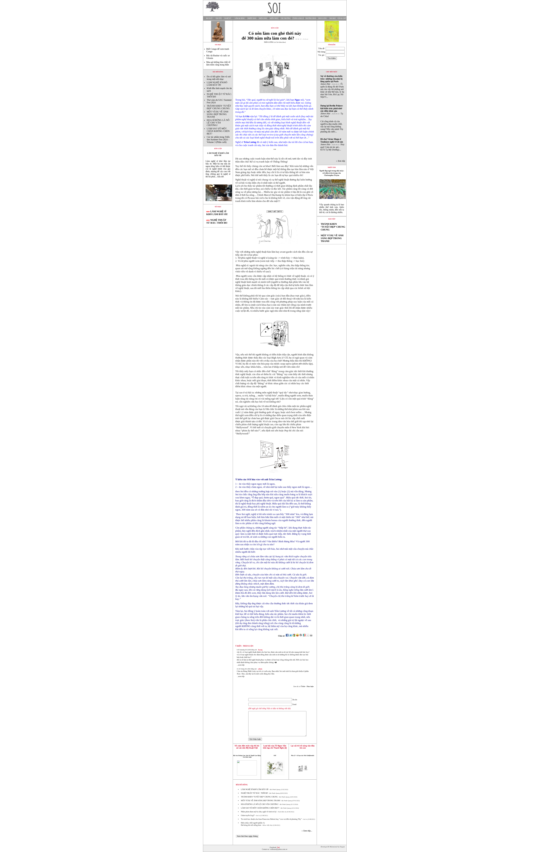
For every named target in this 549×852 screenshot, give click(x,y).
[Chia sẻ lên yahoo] (297, 636)
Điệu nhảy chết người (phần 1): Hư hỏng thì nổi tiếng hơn (253, 824)
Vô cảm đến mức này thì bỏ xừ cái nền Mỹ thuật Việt (247, 747)
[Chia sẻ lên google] (294, 636)
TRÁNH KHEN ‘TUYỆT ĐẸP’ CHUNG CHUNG (219, 107)
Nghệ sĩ (227, 18)
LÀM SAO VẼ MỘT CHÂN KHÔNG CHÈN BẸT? (218, 131)
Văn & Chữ (341, 18)
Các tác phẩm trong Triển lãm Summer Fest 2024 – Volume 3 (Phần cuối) (218, 139)
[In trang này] (312, 636)
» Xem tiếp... (307, 831)
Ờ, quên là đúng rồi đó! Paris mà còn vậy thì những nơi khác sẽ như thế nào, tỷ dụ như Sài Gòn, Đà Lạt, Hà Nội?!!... (332, 86)
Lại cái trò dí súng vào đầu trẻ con (303, 747)
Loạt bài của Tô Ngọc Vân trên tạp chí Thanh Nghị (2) (275, 747)
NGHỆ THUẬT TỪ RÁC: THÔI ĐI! (216, 221)
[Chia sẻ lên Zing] (304, 636)
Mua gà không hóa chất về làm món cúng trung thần (218, 63)
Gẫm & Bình (239, 18)
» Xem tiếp (341, 161)
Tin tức (218, 18)
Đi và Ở (209, 18)
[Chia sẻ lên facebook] (287, 636)
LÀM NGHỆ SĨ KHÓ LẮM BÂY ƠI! (217, 83)
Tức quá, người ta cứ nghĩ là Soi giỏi (265, 99)
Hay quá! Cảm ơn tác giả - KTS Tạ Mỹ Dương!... (332, 144)
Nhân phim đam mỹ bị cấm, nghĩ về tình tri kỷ (259, 812)
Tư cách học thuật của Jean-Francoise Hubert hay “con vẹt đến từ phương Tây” (271, 819)
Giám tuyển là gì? (248, 815)
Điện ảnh (263, 18)
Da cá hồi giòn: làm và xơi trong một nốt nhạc (219, 77)
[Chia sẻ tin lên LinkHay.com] (300, 636)
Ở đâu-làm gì (298, 18)
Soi (278, 847)
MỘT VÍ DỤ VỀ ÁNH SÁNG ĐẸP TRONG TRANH (217, 114)
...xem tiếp (240, 665)
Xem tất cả (303, 686)
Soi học (333, 18)
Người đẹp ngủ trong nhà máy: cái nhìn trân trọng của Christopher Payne (331, 173)
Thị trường (286, 18)
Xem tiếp (331, 219)
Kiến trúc (274, 18)
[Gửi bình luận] (307, 636)
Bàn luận (322, 18)
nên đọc (218, 206)
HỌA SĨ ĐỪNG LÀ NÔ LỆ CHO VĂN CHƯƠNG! (218, 122)
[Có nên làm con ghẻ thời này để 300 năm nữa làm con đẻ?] (218, 203)
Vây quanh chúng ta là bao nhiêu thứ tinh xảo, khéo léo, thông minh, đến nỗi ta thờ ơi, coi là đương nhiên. (331, 208)
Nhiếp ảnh (251, 18)
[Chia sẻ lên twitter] (290, 636)
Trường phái (310, 18)
